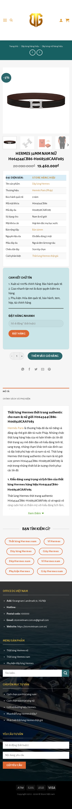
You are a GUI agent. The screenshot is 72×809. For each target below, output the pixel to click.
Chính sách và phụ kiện (16, 399)
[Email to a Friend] (43, 369)
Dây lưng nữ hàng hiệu (52, 46)
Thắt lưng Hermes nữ (17, 650)
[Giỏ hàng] (67, 20)
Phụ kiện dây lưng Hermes (20, 663)
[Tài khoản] (61, 20)
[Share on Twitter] (36, 369)
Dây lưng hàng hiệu (30, 46)
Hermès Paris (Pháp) (42, 190)
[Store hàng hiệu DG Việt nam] (36, 20)
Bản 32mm (37, 229)
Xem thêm (34, 513)
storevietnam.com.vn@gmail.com (31, 620)
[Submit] (65, 673)
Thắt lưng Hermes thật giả (45, 256)
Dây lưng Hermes (41, 183)
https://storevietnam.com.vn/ (32, 626)
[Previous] (8, 100)
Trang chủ (13, 46)
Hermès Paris (16, 428)
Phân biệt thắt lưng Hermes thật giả (25, 720)
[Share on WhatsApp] (23, 369)
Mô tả (6, 391)
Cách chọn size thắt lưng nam (21, 694)
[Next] (63, 100)
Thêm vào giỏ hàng (45, 355)
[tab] (36, 391)
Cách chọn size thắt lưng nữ (21, 700)
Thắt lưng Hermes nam (18, 656)
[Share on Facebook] (29, 369)
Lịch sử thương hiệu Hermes (21, 707)
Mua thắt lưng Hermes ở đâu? (22, 713)
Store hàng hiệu (43, 177)
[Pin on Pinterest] (49, 369)
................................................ (29, 607)
